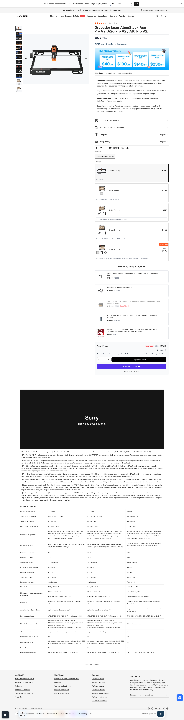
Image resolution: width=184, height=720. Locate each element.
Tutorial (122, 16)
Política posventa (98, 686)
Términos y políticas (36, 708)
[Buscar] (157, 16)
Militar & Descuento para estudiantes (66, 679)
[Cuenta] (161, 16)
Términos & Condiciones (100, 693)
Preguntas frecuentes (99, 701)
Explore (163, 135)
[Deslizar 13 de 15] (19, 89)
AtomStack (23, 708)
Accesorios (91, 16)
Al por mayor (58, 682)
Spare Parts (102, 16)
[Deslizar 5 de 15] (19, 48)
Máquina (53, 16)
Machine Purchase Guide (24, 682)
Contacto (18, 697)
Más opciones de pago (131, 371)
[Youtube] (156, 708)
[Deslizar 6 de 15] (19, 52)
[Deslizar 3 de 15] (19, 38)
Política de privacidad (99, 697)
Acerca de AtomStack (61, 693)
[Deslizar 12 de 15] (19, 82)
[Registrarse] (166, 695)
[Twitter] (163, 708)
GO (136, 4)
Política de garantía (98, 690)
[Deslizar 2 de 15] (19, 34)
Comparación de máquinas (24, 679)
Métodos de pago (98, 682)
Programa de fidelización (62, 686)
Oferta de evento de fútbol (71, 16)
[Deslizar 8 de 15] (19, 62)
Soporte (131, 16)
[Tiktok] (160, 708)
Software (113, 16)
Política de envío (98, 679)
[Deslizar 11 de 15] (19, 76)
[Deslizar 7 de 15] (19, 57)
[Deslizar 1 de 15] (19, 28)
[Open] (5, 714)
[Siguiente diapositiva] (87, 59)
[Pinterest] (167, 708)
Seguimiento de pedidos (24, 693)
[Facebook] (148, 708)
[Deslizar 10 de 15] (19, 71)
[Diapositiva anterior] (25, 59)
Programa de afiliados (61, 690)
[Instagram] (152, 708)
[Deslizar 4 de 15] (19, 43)
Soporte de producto (22, 690)
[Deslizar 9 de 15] (19, 67)
